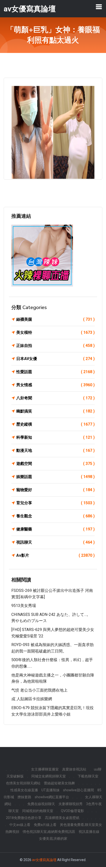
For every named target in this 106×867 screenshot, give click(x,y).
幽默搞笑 (55, 411)
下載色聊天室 (88, 776)
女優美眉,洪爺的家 (53, 839)
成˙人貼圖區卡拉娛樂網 (31, 699)
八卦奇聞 (55, 398)
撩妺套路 (24, 797)
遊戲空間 (55, 463)
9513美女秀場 (23, 605)
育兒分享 (55, 503)
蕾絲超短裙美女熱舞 (59, 783)
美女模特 (55, 332)
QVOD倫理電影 (72, 811)
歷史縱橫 (55, 424)
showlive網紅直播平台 (52, 797)
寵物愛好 (55, 489)
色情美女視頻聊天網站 (23, 783)
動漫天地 (55, 450)
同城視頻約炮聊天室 (37, 811)
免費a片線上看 (45, 825)
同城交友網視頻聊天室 (48, 776)
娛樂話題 (55, 476)
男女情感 (55, 385)
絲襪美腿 (55, 319)
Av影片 (55, 555)
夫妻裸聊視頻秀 (70, 804)
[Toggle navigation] (98, 6)
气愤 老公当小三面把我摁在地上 (39, 690)
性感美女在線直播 (24, 790)
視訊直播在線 (89, 832)
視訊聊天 (55, 542)
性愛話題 (55, 371)
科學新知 (55, 437)
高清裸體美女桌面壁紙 (62, 818)
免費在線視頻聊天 (41, 804)
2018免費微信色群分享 (23, 818)
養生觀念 (55, 516)
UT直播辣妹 (50, 790)
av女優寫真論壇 (44, 860)
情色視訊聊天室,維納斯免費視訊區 (49, 832)
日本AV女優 (55, 358)
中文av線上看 (19, 825)
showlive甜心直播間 (78, 790)
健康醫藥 (55, 529)
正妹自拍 (55, 345)
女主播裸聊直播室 (45, 769)
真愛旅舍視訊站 (74, 769)
